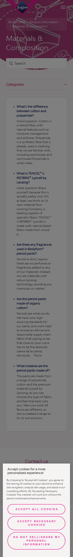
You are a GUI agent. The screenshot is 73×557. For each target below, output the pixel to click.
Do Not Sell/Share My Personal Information (36, 541)
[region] (36, 510)
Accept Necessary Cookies (36, 523)
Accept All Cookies (37, 509)
